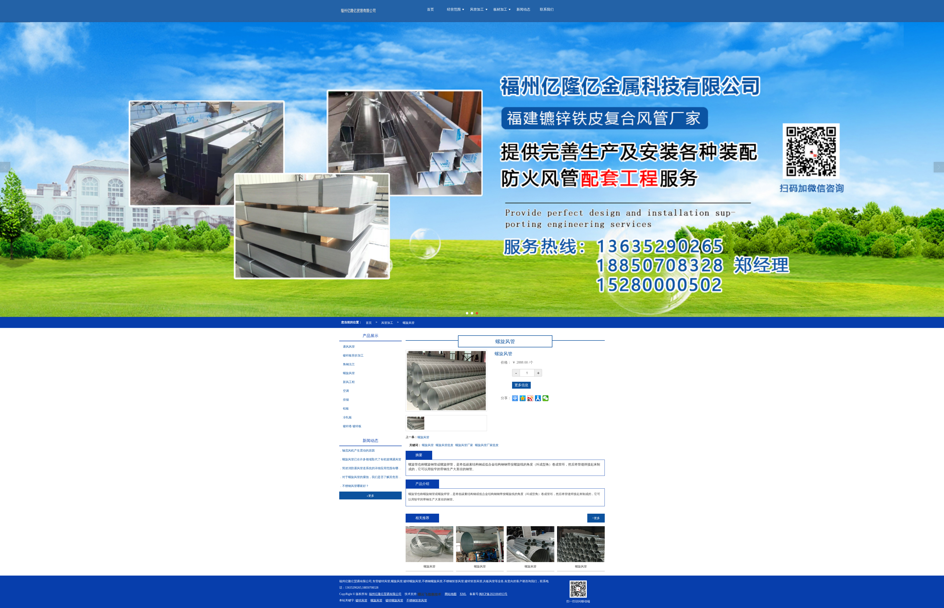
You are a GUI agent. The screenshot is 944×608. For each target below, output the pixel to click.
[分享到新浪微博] (530, 398)
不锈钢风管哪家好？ (355, 486)
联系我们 (547, 9)
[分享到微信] (546, 398)
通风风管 (349, 346)
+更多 (596, 518)
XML (463, 594)
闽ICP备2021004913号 (493, 594)
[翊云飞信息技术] (429, 594)
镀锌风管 (361, 600)
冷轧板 (347, 417)
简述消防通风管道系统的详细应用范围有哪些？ (373, 468)
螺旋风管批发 (444, 445)
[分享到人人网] (538, 398)
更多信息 (521, 385)
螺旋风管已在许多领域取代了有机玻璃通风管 (371, 459)
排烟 (346, 399)
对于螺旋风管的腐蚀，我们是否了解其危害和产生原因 (377, 477)
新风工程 (349, 382)
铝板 (346, 408)
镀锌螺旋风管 (394, 600)
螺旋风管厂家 (464, 445)
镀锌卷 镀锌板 (352, 426)
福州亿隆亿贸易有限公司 (385, 594)
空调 (346, 391)
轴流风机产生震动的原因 (358, 450)
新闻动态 (523, 9)
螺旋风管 (408, 322)
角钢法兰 (349, 364)
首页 (430, 9)
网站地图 (451, 594)
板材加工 (500, 9)
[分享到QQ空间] (523, 398)
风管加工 (477, 9)
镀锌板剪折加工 (353, 355)
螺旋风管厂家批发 (487, 445)
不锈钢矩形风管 (416, 600)
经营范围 (454, 9)
